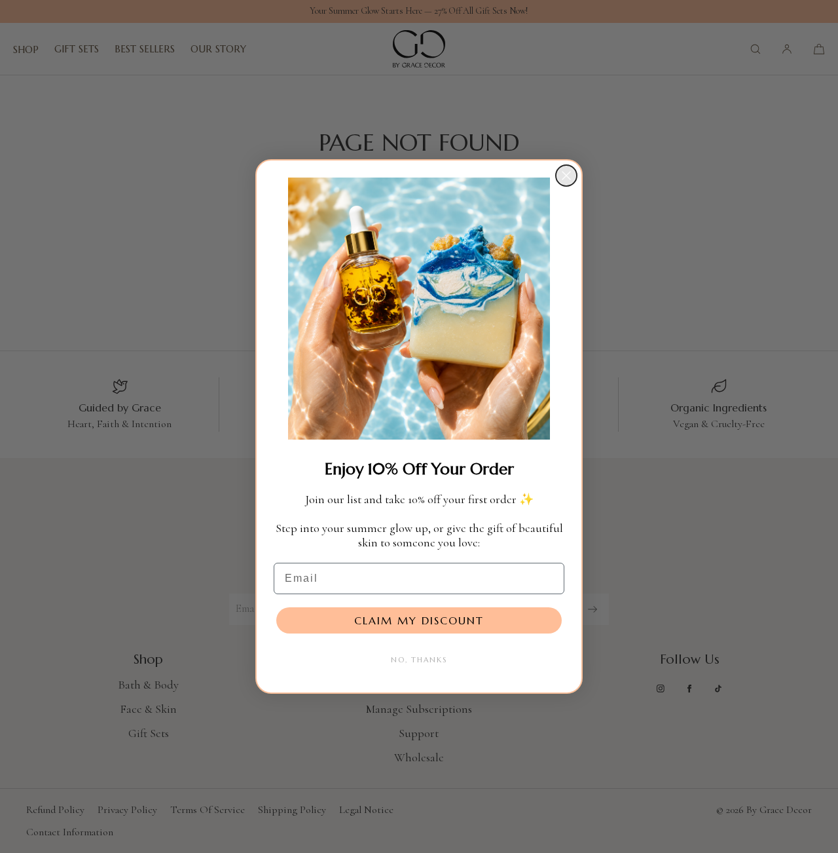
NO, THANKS (419, 659)
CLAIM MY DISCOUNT (419, 620)
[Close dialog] (566, 175)
